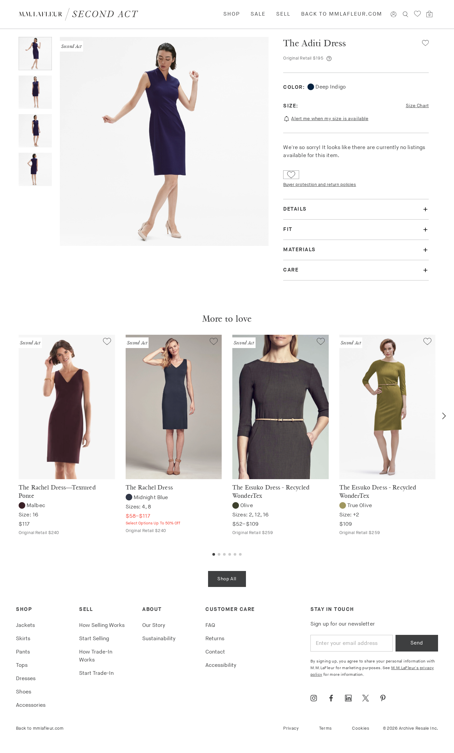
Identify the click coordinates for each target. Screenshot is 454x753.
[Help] (329, 59)
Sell (283, 14)
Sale (258, 14)
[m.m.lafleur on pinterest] (383, 698)
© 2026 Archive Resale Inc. (410, 728)
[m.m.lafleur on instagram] (313, 698)
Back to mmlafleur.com (341, 14)
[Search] (405, 14)
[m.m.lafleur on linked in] (348, 698)
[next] (444, 416)
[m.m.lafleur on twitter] (365, 698)
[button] (423, 43)
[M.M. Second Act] (81, 14)
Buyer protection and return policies (319, 184)
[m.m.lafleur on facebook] (331, 698)
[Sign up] (393, 14)
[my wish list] (417, 14)
